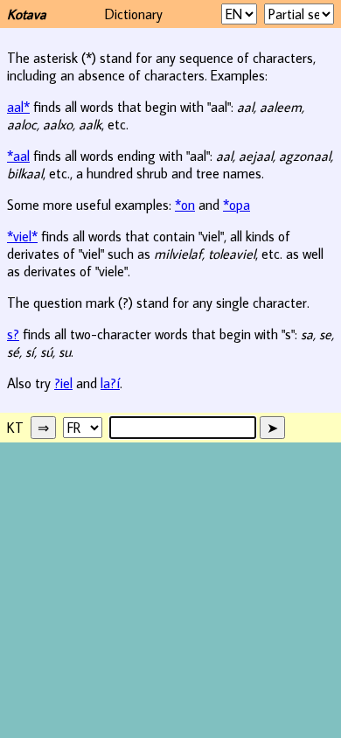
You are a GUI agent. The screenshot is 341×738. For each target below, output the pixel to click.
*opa (236, 204)
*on (185, 204)
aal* (18, 106)
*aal (18, 155)
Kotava (26, 14)
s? (13, 334)
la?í (110, 383)
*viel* (22, 236)
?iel (63, 383)
